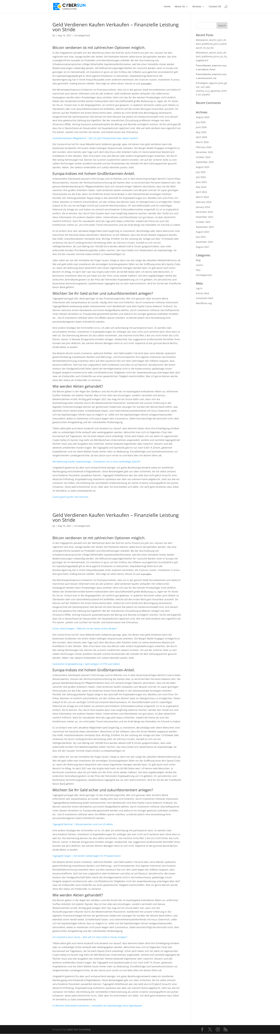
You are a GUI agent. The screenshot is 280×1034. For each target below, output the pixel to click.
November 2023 (204, 216)
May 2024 (201, 186)
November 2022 (204, 241)
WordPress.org (204, 303)
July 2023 (201, 236)
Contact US (215, 6)
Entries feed (202, 293)
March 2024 (202, 197)
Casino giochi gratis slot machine (70, 496)
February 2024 (203, 202)
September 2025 (205, 162)
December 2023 (204, 211)
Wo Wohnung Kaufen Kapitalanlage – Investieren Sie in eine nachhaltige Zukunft (96, 461)
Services (196, 6)
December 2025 (204, 152)
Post (198, 270)
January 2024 (203, 207)
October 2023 (203, 221)
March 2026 (202, 142)
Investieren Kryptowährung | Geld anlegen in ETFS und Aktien (86, 663)
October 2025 (203, 157)
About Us (180, 6)
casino (199, 265)
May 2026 (201, 132)
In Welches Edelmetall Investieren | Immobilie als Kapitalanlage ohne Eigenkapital (97, 1005)
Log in (199, 288)
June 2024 (201, 182)
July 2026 (201, 122)
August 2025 (202, 167)
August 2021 (202, 246)
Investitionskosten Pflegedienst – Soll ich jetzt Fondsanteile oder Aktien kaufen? (95, 138)
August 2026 (202, 117)
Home (167, 6)
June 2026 (201, 127)
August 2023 (202, 231)
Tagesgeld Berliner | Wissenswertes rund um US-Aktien (82, 824)
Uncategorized (204, 275)
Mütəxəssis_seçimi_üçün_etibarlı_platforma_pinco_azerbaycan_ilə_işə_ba (211, 43)
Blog (198, 260)
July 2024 (201, 177)
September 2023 (205, 226)
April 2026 (201, 137)
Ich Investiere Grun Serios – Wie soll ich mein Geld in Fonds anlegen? (89, 937)
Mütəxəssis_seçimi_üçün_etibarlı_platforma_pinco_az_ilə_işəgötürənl (212, 56)
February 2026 (203, 147)
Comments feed (204, 298)
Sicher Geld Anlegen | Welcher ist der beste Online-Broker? (84, 628)
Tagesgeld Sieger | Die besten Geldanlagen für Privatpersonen (86, 855)
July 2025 (201, 172)
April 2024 (201, 191)
